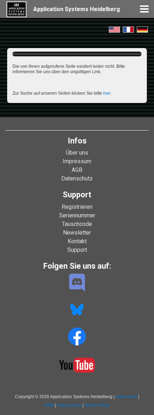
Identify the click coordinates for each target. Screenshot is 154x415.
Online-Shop (97, 405)
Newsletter (77, 232)
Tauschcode (77, 224)
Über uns (77, 152)
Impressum (77, 161)
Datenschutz (77, 178)
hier (106, 93)
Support (77, 249)
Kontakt (77, 241)
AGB (77, 169)
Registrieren (77, 206)
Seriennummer (77, 215)
